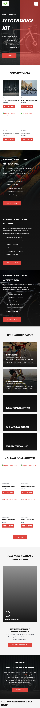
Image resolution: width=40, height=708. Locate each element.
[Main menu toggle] (36, 4)
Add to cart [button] (9, 106)
